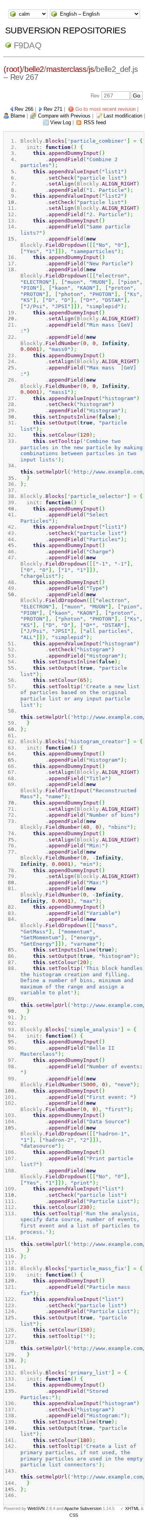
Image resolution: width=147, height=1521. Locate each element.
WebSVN (36, 1508)
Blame (18, 116)
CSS (73, 1515)
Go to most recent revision (105, 109)
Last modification (122, 116)
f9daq (28, 45)
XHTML (132, 1508)
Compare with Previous (64, 116)
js (91, 69)
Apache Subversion (83, 1508)
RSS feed (95, 122)
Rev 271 (53, 109)
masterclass (66, 69)
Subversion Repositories (65, 30)
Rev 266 (24, 109)
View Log (60, 122)
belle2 (34, 69)
